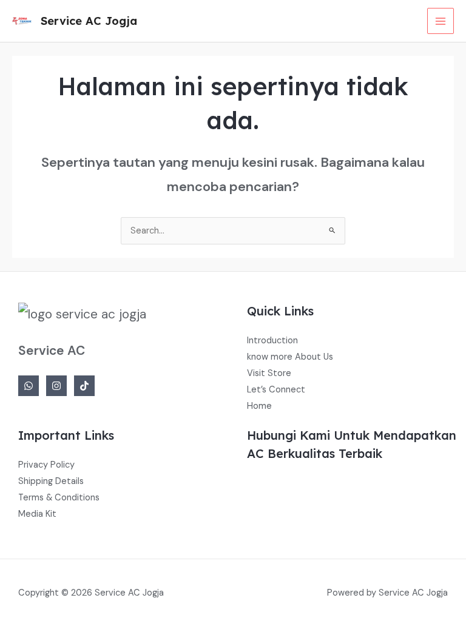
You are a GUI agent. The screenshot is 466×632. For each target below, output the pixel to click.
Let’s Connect (276, 389)
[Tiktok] (84, 385)
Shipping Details (51, 481)
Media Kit (37, 514)
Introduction (272, 340)
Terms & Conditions (59, 497)
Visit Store (269, 373)
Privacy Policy (46, 465)
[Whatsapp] (28, 385)
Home (259, 406)
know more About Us (290, 357)
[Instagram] (56, 385)
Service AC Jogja (89, 21)
